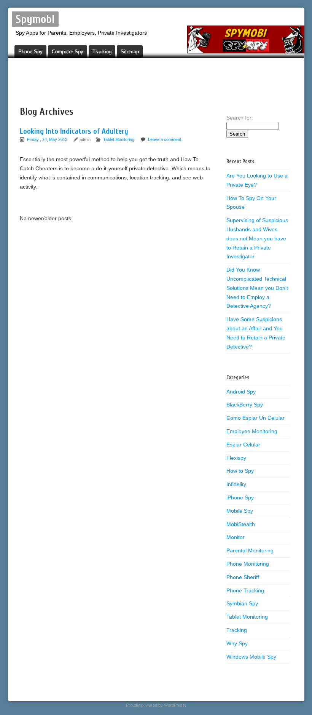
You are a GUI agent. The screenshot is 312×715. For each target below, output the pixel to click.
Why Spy (237, 643)
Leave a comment (164, 139)
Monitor (235, 537)
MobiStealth (240, 524)
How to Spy (240, 471)
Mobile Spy (239, 511)
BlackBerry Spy (244, 404)
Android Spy (241, 392)
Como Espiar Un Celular (255, 418)
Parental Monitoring (250, 550)
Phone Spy (30, 51)
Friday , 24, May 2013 (47, 139)
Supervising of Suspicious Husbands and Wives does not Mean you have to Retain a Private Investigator (257, 238)
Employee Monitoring (251, 431)
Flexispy (236, 458)
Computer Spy (67, 51)
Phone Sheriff (242, 577)
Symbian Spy (242, 603)
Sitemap (130, 51)
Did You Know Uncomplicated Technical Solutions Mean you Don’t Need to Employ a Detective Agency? (257, 288)
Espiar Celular (243, 444)
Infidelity (236, 484)
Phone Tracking (245, 590)
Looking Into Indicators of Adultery (74, 131)
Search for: (239, 118)
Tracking (101, 51)
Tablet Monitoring (118, 139)
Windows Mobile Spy (251, 657)
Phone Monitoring (247, 564)
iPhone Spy (240, 497)
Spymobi (35, 19)
